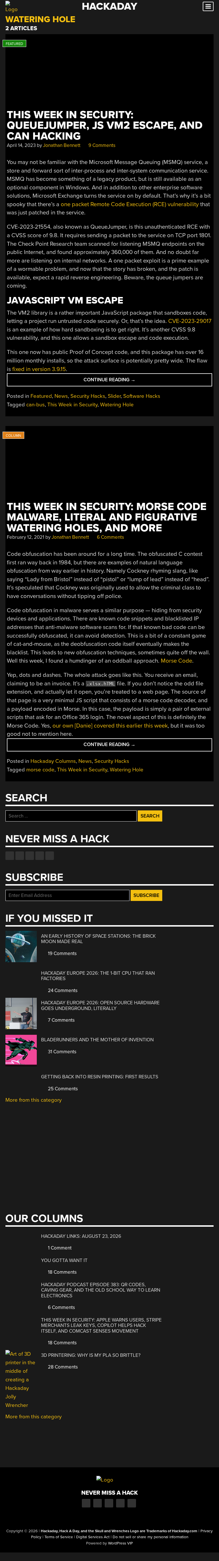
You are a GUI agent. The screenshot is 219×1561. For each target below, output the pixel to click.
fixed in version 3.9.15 (39, 369)
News (61, 396)
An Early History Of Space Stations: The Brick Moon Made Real (98, 939)
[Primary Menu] (208, 6)
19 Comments (62, 953)
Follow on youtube (29, 855)
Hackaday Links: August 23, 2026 (81, 1236)
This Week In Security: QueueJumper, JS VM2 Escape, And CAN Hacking (104, 125)
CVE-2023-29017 (190, 321)
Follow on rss (39, 855)
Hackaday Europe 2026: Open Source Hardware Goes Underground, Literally (100, 1005)
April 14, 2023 (21, 145)
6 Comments (110, 537)
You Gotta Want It (64, 1260)
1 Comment (59, 1248)
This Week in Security (72, 404)
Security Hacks (87, 396)
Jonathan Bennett (61, 145)
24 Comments (62, 990)
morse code (40, 770)
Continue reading (125, 381)
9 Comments (101, 145)
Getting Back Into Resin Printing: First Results (99, 1077)
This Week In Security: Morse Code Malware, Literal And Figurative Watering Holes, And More (106, 517)
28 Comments (62, 1367)
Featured (41, 396)
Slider (114, 396)
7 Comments (61, 1020)
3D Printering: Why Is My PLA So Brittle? (91, 1355)
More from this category (33, 1100)
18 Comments (62, 1272)
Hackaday (109, 6)
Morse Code (176, 660)
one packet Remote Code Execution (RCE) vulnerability (130, 204)
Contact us (49, 855)
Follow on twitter (19, 855)
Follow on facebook (9, 855)
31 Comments (61, 1052)
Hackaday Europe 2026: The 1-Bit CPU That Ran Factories (98, 976)
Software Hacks (141, 396)
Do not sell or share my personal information (150, 1537)
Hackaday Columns (53, 761)
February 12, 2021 (25, 537)
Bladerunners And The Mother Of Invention (97, 1040)
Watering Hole (117, 404)
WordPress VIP (120, 1543)
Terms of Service (58, 1537)
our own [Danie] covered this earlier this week (110, 725)
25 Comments (62, 1089)
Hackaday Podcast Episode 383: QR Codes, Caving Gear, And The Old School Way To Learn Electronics (100, 1290)
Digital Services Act (93, 1537)
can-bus (35, 404)
